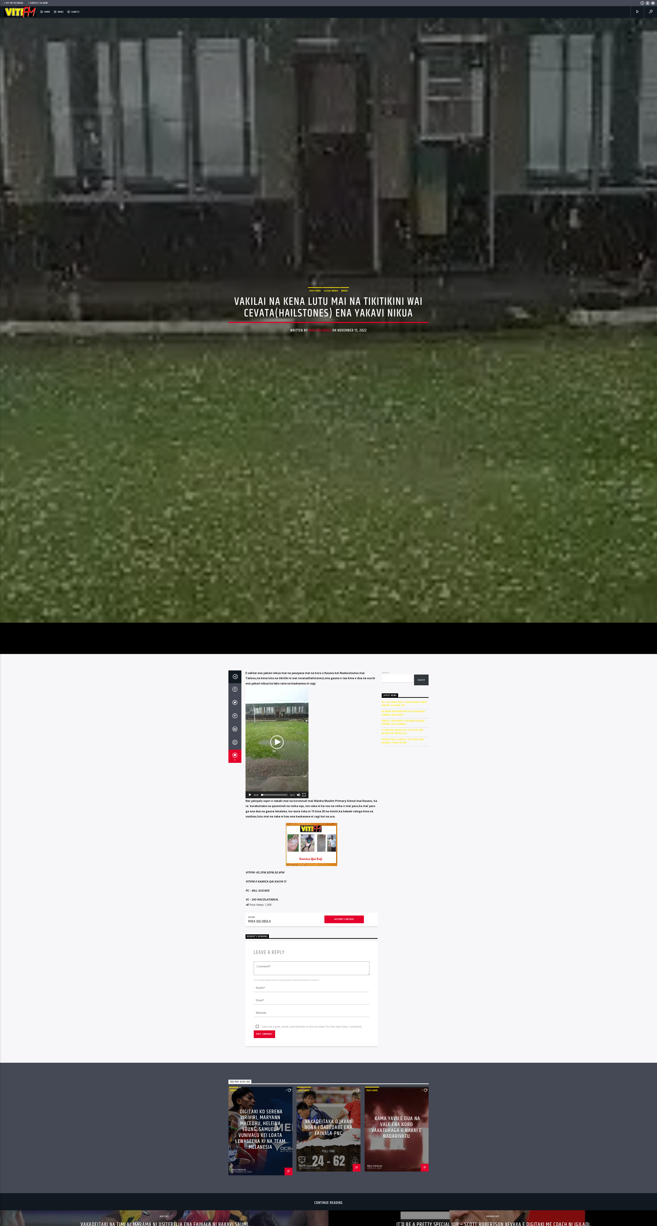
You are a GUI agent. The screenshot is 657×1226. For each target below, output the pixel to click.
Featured (315, 309)
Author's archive (344, 960)
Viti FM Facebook (14, 3)
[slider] (274, 835)
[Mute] (298, 835)
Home (47, 12)
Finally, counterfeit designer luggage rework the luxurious (403, 763)
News (61, 12)
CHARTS (75, 12)
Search (385, 712)
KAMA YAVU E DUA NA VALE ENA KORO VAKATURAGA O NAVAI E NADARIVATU (397, 1168)
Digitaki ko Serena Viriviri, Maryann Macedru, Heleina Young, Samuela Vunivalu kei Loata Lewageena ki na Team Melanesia (260, 1170)
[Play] (250, 835)
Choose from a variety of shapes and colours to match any (403, 781)
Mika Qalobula (320, 349)
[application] (277, 783)
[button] (277, 783)
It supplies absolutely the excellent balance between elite (403, 772)
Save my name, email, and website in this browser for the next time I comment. (312, 1067)
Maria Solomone (307, 1206)
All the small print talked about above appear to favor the (404, 744)
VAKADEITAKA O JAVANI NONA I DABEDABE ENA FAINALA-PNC (329, 1168)
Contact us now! (39, 3)
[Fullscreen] (304, 835)
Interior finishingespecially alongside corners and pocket (403, 753)
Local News (331, 309)
